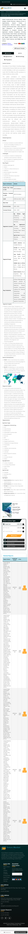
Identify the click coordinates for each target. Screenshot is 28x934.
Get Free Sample (24, 588)
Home (2, 11)
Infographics (8, 59)
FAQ (4, 868)
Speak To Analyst (11, 546)
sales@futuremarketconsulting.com (19, 4)
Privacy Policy (6, 875)
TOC (20, 53)
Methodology (20, 56)
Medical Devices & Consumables (13, 11)
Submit (20, 874)
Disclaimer (5, 879)
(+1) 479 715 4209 (6, 1)
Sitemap (5, 881)
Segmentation (8, 56)
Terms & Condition (5, 873)
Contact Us (8, 932)
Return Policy (6, 877)
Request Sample (20, 48)
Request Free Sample (20, 932)
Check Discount (10, 543)
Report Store (6, 866)
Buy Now (14, 535)
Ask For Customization (12, 540)
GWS (20, 924)
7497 (2, 904)
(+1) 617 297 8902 (5, 891)
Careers (5, 870)
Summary (8, 53)
